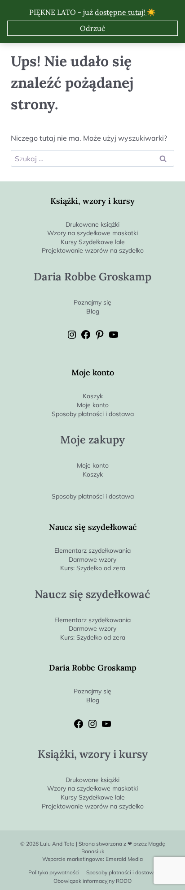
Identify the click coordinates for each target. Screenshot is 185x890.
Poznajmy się (92, 302)
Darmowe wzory (92, 559)
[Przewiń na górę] (178, 868)
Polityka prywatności (53, 872)
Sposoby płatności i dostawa (93, 414)
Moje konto (93, 405)
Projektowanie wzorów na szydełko (93, 250)
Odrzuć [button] (93, 28)
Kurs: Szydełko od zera (92, 568)
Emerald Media (124, 859)
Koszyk (93, 396)
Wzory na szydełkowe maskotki (92, 233)
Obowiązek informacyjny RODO (92, 880)
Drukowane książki (92, 224)
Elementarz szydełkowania (92, 550)
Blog (92, 311)
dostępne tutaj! (121, 12)
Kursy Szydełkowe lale (93, 242)
